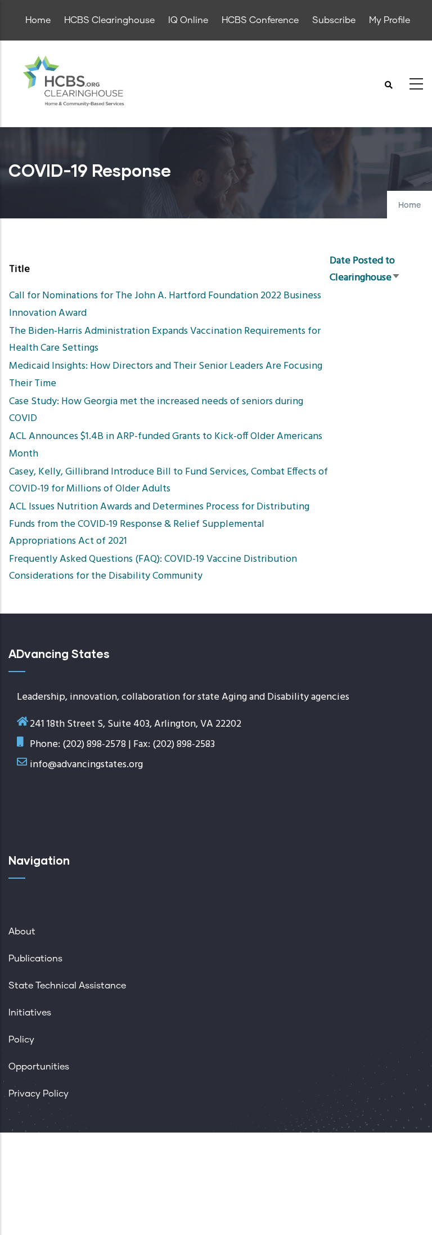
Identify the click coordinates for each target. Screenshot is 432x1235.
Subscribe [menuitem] (334, 20)
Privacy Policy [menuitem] (38, 1093)
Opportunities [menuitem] (38, 1066)
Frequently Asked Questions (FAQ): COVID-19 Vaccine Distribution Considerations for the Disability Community (153, 567)
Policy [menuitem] (21, 1039)
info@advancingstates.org (86, 765)
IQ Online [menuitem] (188, 20)
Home (409, 205)
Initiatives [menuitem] (29, 1012)
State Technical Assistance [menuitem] (67, 985)
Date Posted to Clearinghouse (365, 269)
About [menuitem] (21, 931)
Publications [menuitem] (35, 958)
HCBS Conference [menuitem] (260, 20)
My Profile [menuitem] (389, 20)
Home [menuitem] (38, 20)
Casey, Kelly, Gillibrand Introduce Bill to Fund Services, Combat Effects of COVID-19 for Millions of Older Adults (168, 480)
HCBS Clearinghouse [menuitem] (109, 20)
